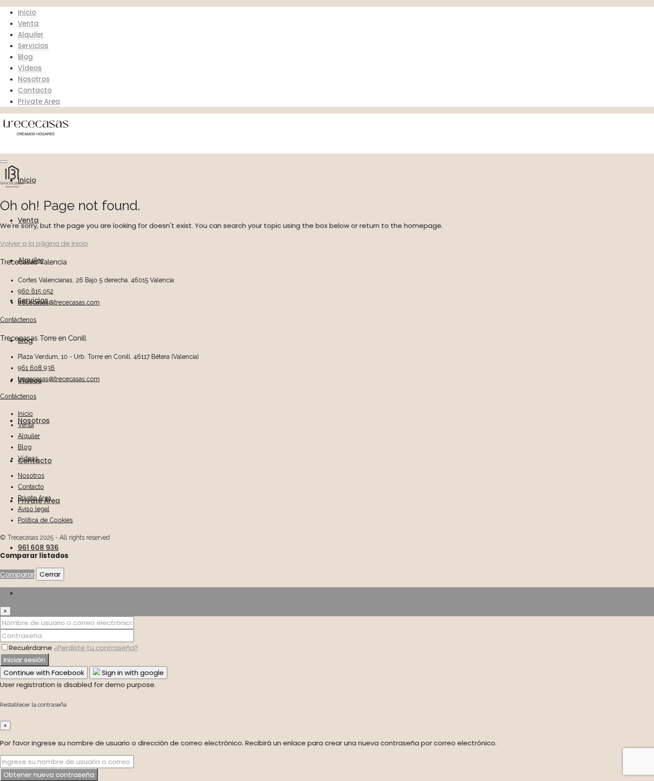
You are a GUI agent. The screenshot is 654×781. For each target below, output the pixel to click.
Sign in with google (132, 672)
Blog (25, 56)
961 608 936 (38, 547)
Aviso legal (33, 509)
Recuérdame (31, 647)
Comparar (17, 574)
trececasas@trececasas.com (59, 302)
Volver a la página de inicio (44, 243)
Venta (28, 23)
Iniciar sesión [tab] (39, 593)
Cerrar (50, 574)
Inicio (27, 12)
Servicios (33, 45)
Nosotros (34, 79)
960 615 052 (35, 291)
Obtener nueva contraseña (49, 774)
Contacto (35, 90)
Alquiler (31, 34)
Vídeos (30, 68)
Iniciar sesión (24, 659)
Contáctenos (18, 319)
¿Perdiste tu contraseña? (96, 647)
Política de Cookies (45, 520)
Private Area (39, 101)
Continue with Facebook (44, 672)
